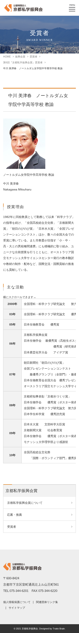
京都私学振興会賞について (25, 502)
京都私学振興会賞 (21, 490)
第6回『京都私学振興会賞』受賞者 (23, 62)
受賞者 (33, 56)
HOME (7, 56)
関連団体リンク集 (47, 602)
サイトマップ (17, 607)
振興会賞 (20, 56)
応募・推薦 (14, 514)
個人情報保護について (17, 602)
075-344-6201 (18, 591)
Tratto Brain (59, 628)
